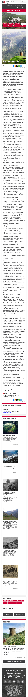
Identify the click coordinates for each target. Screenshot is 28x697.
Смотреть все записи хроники (14, 661)
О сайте (10, 676)
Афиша (18, 7)
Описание (11, 23)
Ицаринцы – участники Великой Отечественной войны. (9, 493)
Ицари (6, 393)
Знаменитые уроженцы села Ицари (9, 580)
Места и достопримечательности (14, 5)
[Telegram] (21, 66)
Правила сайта (20, 677)
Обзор (5, 23)
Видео (23, 7)
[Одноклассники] (15, 66)
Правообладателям (9, 677)
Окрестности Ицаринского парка (10, 464)
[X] (17, 66)
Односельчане (11, 602)
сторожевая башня (8, 282)
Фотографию (19, 614)
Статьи (23, 23)
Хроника (18, 23)
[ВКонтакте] (13, 66)
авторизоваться (7, 412)
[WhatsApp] (19, 66)
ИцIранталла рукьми (8, 550)
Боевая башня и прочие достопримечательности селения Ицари (10, 522)
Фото (22, 600)
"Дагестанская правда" (9, 396)
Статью (8, 614)
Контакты (17, 676)
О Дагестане (12, 7)
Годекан (19, 602)
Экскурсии (5, 7)
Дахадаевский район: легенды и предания (9, 436)
